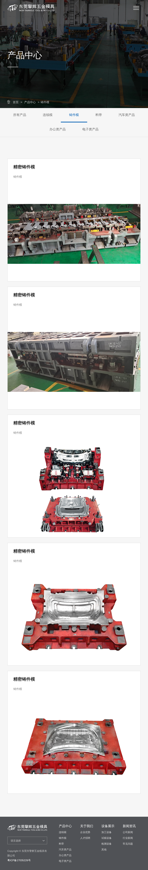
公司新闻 (128, 832)
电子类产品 (90, 129)
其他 (103, 849)
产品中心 (30, 102)
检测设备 (106, 843)
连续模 (48, 115)
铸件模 (45, 102)
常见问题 (128, 843)
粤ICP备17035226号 (19, 860)
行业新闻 (128, 838)
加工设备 (106, 832)
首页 (16, 102)
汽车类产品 (127, 115)
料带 (98, 115)
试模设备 (106, 838)
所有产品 (19, 115)
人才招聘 (85, 838)
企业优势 (85, 832)
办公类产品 (57, 129)
